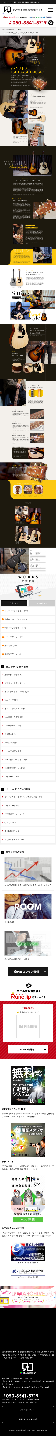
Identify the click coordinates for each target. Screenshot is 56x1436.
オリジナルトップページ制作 (17, 692)
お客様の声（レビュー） (15, 814)
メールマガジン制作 (13, 751)
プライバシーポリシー (28, 1409)
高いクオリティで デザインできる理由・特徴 (23, 797)
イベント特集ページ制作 (15, 709)
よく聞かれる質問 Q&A (14, 839)
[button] (2, 1297)
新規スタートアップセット (16, 683)
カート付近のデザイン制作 (16, 760)
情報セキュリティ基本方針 (28, 1419)
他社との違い (10, 822)
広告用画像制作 (11, 743)
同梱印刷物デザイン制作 (15, 768)
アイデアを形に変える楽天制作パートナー (18, 10)
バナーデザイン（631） (14, 637)
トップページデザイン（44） (17, 611)
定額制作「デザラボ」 (14, 675)
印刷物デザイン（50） (14, 654)
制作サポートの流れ (13, 805)
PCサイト (14, 603)
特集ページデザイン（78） (16, 628)
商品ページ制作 (11, 700)
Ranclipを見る (27, 1049)
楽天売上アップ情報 (26, 971)
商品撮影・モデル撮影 (14, 717)
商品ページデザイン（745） (16, 619)
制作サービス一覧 (12, 776)
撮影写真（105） (12, 645)
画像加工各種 (10, 734)
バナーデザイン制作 (13, 726)
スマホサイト (42, 603)
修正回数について (12, 831)
